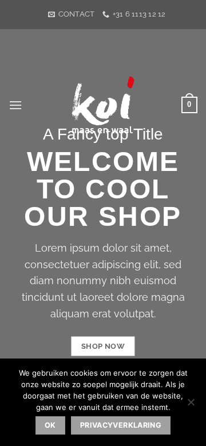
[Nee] (190, 405)
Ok (50, 425)
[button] (15, 105)
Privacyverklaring (120, 425)
